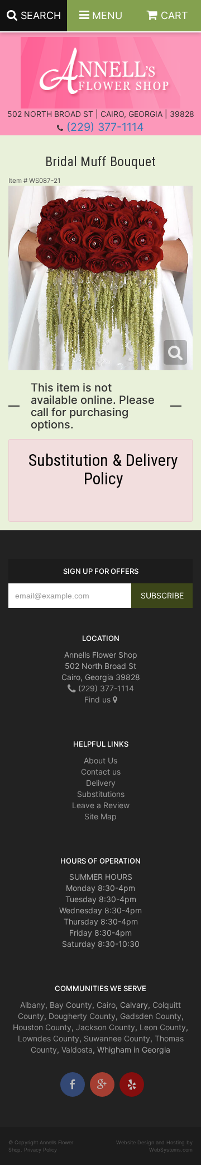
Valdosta (77, 1049)
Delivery (101, 782)
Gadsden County (150, 1016)
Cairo (106, 1005)
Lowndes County (48, 1038)
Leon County (163, 1027)
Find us (98, 699)
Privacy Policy (40, 1150)
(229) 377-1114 (105, 127)
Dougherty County (82, 1016)
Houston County (42, 1027)
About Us (100, 760)
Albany (32, 1005)
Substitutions (101, 794)
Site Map (100, 816)
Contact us (101, 771)
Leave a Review (101, 805)
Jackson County (105, 1027)
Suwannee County (117, 1038)
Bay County (71, 1005)
